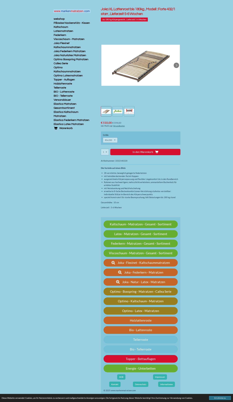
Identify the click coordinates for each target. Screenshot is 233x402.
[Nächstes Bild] (176, 65)
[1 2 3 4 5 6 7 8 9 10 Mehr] (105, 152)
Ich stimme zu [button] (220, 398)
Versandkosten (119, 126)
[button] (106, 111)
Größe (106, 135)
